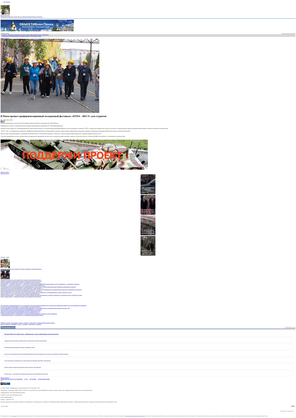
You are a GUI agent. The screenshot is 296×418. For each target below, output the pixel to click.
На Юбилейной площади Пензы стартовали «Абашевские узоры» (19, 347)
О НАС (26, 379)
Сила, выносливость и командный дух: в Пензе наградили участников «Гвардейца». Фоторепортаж (27, 360)
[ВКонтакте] (1, 122)
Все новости (7, 2)
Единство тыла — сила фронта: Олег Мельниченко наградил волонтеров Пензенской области (26, 374)
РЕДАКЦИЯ (33, 379)
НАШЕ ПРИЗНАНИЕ (44, 379)
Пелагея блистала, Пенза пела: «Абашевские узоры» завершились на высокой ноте (31, 334)
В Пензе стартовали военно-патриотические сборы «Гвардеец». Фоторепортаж (22, 367)
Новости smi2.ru (5, 38)
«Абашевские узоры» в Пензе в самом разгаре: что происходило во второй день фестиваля (25, 340)
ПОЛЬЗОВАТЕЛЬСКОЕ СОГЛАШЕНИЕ (12, 379)
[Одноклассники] (4, 122)
